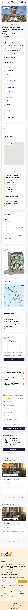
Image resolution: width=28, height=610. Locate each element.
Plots (2, 595)
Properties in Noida (22, 593)
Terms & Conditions (14, 605)
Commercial (3, 593)
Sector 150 (6, 139)
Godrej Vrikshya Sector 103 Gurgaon (11, 479)
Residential (3, 590)
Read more (6, 59)
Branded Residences (5, 597)
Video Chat (20, 398)
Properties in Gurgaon (21, 590)
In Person (9, 398)
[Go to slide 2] (14, 24)
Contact (11, 596)
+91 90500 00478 (9, 569)
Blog (11, 591)
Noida (9, 139)
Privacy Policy (5, 605)
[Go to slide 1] (12, 24)
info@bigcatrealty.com (17, 442)
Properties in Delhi (22, 595)
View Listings (13, 444)
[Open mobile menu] (2, 2)
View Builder (14, 359)
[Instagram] (14, 603)
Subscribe (22, 581)
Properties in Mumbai (23, 598)
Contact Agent (13, 449)
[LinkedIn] (16, 603)
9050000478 (15, 440)
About (11, 593)
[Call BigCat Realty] (25, 2)
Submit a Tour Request (13, 428)
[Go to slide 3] (16, 24)
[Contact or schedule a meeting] (22, 2)
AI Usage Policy (22, 605)
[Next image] (15, 19)
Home (11, 589)
